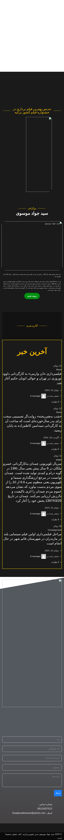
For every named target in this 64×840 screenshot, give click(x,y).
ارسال (57, 793)
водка (58, 459)
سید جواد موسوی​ (32, 213)
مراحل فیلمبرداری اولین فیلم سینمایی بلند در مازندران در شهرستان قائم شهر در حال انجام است (32, 538)
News (58, 369)
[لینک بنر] (32, 245)
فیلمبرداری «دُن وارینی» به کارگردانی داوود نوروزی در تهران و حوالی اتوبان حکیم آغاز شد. (32, 378)
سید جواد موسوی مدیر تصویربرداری (38, 834)
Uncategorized (54, 530)
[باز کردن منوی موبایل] (60, 76)
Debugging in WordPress (30, 58)
